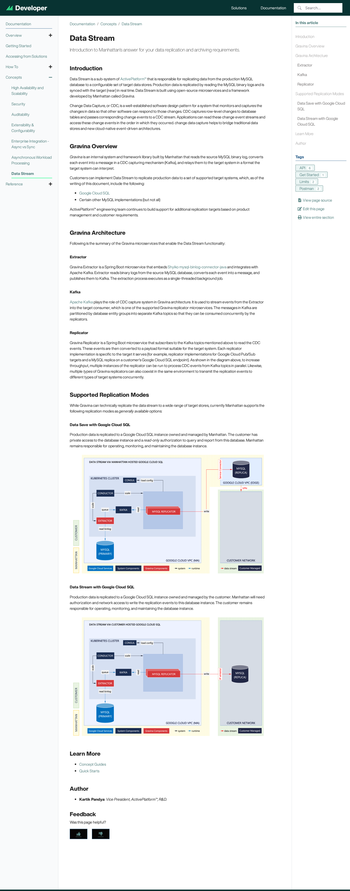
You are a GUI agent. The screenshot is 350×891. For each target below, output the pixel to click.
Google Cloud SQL (94, 193)
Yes (78, 834)
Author (300, 143)
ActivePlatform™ (133, 79)
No (101, 834)
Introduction (304, 36)
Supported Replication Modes (319, 93)
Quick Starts (89, 771)
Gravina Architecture (311, 55)
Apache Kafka (81, 302)
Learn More (304, 133)
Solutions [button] (238, 8)
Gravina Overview (310, 46)
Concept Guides (92, 764)
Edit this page (313, 208)
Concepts (108, 24)
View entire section (318, 217)
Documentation (82, 24)
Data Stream (132, 24)
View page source (317, 200)
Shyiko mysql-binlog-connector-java (197, 267)
